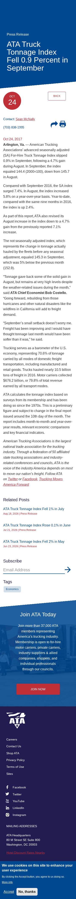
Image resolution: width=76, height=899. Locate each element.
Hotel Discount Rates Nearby (25, 852)
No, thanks (27, 891)
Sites (9, 773)
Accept (9, 891)
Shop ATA (12, 753)
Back (56, 96)
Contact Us (13, 746)
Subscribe (68, 570)
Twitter (13, 479)
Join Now (38, 689)
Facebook (29, 479)
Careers (11, 739)
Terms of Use (15, 766)
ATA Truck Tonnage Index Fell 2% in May (33, 541)
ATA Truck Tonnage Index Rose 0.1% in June (37, 525)
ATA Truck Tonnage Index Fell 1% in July (33, 509)
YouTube (18, 801)
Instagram (19, 815)
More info (7, 882)
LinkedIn (18, 808)
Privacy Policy (15, 760)
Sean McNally (25, 119)
